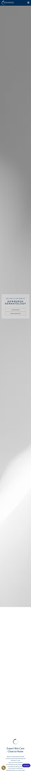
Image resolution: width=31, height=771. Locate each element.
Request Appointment (15, 313)
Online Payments (15, 309)
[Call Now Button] (4, 768)
